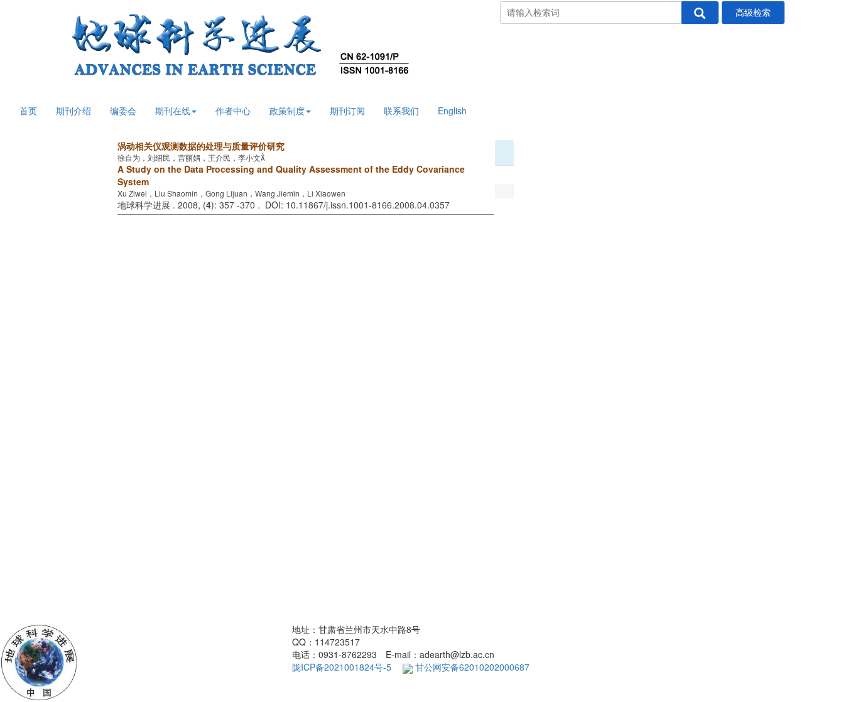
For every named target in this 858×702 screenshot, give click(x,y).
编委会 (123, 110)
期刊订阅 (347, 110)
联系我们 (401, 110)
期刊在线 (172, 110)
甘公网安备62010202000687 (471, 667)
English (452, 110)
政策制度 (287, 110)
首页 (28, 110)
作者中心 (233, 110)
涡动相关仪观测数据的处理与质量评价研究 (201, 145)
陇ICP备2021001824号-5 (341, 667)
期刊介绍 (73, 110)
